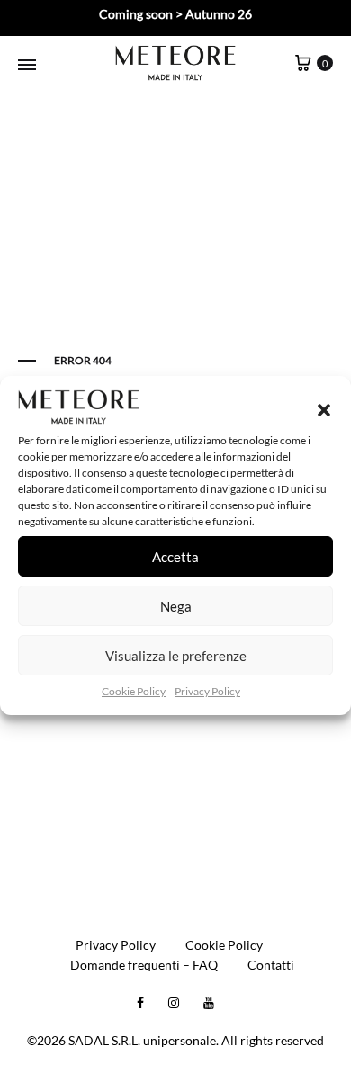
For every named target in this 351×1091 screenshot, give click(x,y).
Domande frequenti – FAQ (144, 964)
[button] (324, 410)
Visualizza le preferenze (176, 656)
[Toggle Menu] (27, 65)
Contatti (271, 964)
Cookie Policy (134, 691)
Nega (176, 606)
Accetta (175, 557)
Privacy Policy (207, 691)
